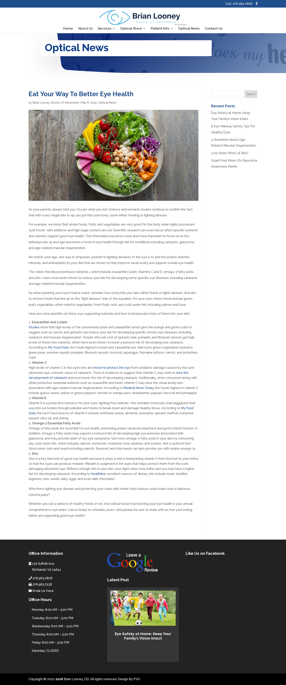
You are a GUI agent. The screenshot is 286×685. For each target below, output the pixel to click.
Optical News (189, 28)
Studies (34, 327)
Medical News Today (138, 388)
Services (104, 28)
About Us (85, 28)
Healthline (98, 474)
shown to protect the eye (111, 368)
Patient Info (160, 28)
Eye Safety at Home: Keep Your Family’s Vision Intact (143, 636)
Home (68, 28)
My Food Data (58, 347)
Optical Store (131, 28)
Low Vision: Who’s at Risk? (229, 153)
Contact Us (213, 28)
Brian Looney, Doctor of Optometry (56, 102)
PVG (136, 679)
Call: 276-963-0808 (238, 3)
